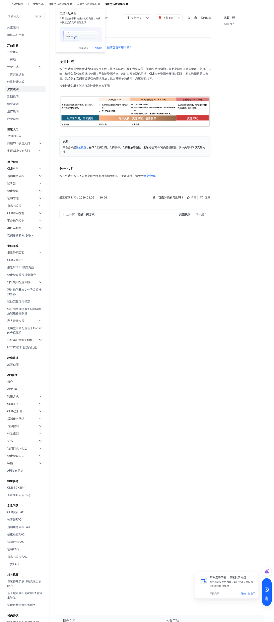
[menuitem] (25, 27)
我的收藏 (206, 17)
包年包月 (229, 23)
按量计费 (229, 17)
